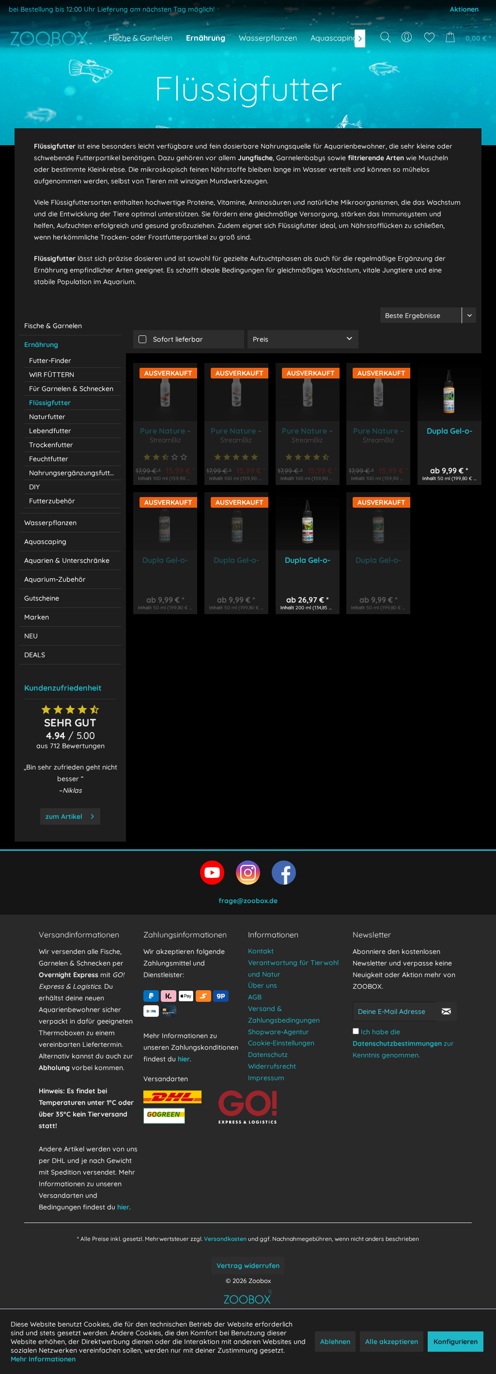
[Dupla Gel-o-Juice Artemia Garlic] (165, 521)
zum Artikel (64, 816)
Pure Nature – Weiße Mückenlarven (165, 431)
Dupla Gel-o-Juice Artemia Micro (449, 431)
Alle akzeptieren (391, 1341)
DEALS (34, 654)
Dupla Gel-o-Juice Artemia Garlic (165, 560)
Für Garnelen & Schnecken (71, 388)
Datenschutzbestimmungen (397, 1043)
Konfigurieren (456, 1341)
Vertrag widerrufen (248, 1265)
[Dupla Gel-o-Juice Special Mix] (378, 521)
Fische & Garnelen (53, 325)
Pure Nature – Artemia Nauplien (378, 431)
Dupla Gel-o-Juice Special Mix (378, 560)
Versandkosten (225, 1238)
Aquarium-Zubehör (55, 579)
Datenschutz (268, 1054)
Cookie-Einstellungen (281, 1043)
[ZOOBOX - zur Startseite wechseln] (51, 33)
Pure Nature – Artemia (307, 431)
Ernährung (41, 344)
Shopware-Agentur (278, 1031)
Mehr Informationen (43, 1359)
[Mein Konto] (408, 37)
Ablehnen (335, 1341)
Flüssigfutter (50, 402)
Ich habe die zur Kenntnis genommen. (403, 1043)
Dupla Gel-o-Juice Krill (307, 560)
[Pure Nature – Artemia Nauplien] (378, 392)
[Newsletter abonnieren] (446, 1011)
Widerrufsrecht (272, 1066)
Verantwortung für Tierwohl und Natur (293, 968)
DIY (34, 487)
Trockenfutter (51, 444)
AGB (255, 997)
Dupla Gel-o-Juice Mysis (236, 560)
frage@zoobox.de (248, 900)
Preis (260, 339)
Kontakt (261, 951)
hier (123, 1207)
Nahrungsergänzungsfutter (73, 472)
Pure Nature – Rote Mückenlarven (236, 431)
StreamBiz (165, 440)
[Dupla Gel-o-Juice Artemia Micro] (449, 392)
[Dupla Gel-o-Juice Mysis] (236, 521)
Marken (36, 617)
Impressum (266, 1077)
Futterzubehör (52, 501)
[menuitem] (408, 37)
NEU (31, 636)
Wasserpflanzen (50, 522)
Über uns (262, 985)
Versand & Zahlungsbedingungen (284, 1014)
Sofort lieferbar (178, 339)
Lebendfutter (50, 430)
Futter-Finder (50, 360)
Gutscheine (41, 598)
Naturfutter (47, 416)
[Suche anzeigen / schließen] (385, 37)
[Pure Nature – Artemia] (308, 392)
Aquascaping (45, 541)
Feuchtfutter (48, 458)
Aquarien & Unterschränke (66, 560)
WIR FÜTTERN (51, 374)
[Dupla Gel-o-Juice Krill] (308, 521)
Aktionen (464, 9)
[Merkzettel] (429, 37)
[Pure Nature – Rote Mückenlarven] (236, 392)
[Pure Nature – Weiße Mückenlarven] (165, 392)
